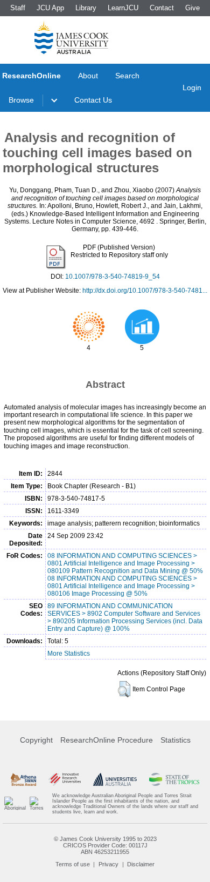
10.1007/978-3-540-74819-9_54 (112, 276)
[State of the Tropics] (174, 779)
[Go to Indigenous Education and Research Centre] (15, 803)
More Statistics (68, 653)
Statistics (175, 740)
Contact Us (93, 100)
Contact (162, 8)
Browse (21, 100)
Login (192, 87)
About (88, 75)
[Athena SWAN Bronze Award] (23, 779)
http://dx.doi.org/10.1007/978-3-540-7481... (144, 290)
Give (192, 8)
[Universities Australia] (115, 779)
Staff (17, 8)
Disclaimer (141, 864)
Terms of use (72, 864)
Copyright (36, 740)
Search (127, 75)
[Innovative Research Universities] (64, 779)
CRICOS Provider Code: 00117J (105, 845)
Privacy (108, 864)
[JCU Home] (71, 37)
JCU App (50, 8)
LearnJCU (123, 8)
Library (85, 8)
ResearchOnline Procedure (106, 740)
